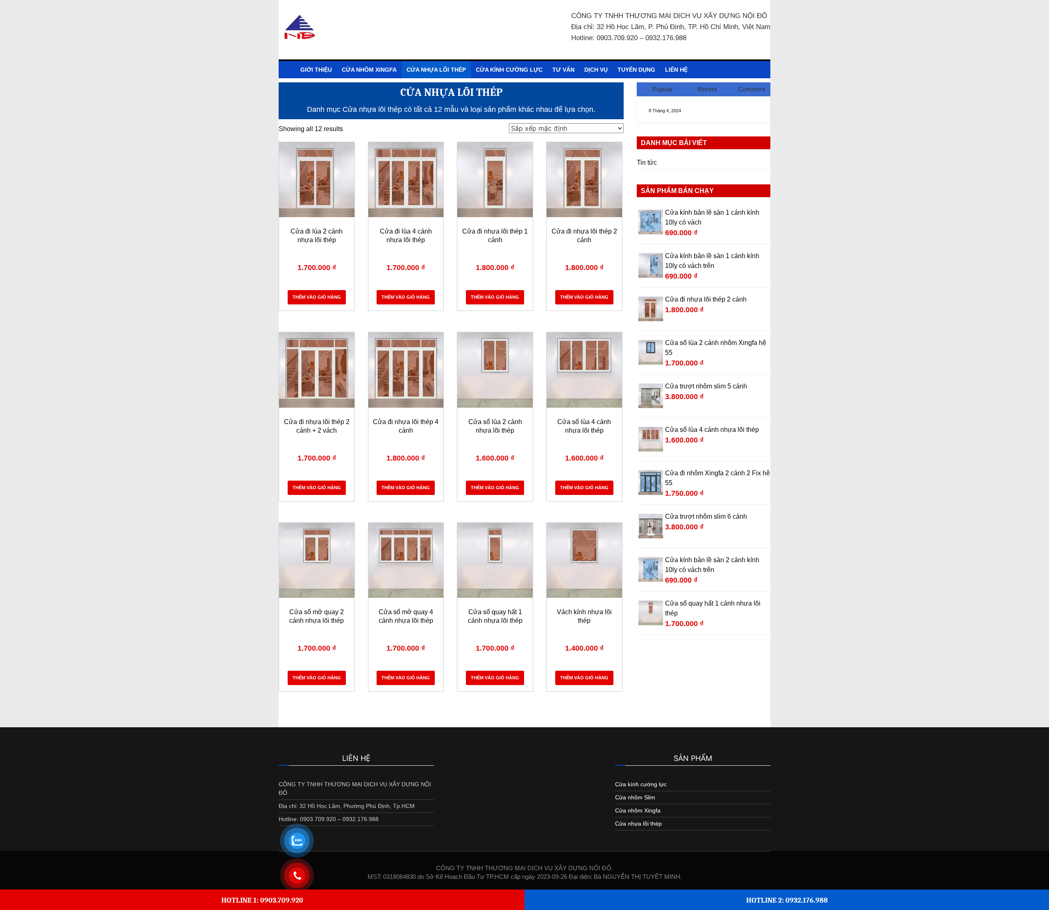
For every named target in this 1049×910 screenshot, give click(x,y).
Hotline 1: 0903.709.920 (262, 900)
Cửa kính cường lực (509, 69)
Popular (662, 89)
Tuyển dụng (636, 69)
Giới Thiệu (316, 69)
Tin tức (647, 162)
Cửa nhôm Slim (635, 797)
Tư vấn (563, 69)
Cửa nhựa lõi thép (436, 69)
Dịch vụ (596, 69)
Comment (751, 89)
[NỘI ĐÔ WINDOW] (287, 69)
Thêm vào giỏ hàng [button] (317, 297)
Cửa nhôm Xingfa (369, 69)
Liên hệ (676, 69)
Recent (707, 89)
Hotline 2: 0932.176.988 (787, 900)
